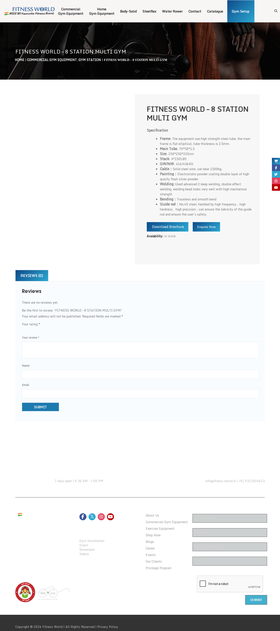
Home (19, 59)
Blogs (150, 541)
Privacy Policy (107, 626)
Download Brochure (167, 227)
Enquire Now (206, 226)
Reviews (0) (32, 275)
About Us (152, 515)
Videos (84, 553)
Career (150, 548)
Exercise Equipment (160, 528)
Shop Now (153, 535)
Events (151, 554)
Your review (30, 337)
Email (25, 384)
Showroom (87, 549)
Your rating (31, 324)
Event (83, 545)
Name (26, 365)
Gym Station (90, 59)
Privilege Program (159, 567)
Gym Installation (91, 540)
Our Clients (154, 561)
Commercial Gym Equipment (52, 59)
